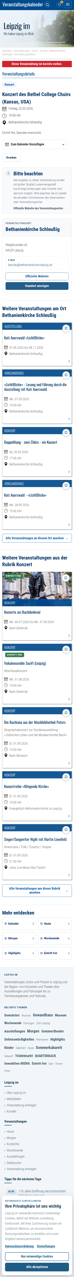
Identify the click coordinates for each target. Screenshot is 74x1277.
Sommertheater (52, 1031)
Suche (35, 50)
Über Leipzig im (16, 1093)
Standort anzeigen (37, 286)
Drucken (11, 157)
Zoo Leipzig (43, 1023)
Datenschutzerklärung (19, 1246)
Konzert (43, 50)
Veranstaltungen (21, 50)
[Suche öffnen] (47, 4)
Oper (51, 1063)
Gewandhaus (43, 1015)
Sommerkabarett (49, 1047)
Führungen (28, 1023)
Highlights (57, 1039)
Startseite (6, 50)
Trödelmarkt (24, 1056)
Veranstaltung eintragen (21, 1105)
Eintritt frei (39, 1063)
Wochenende (12, 1023)
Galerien (21, 1048)
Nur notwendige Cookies (37, 1256)
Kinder (9, 1047)
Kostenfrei (13, 1144)
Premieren (42, 1039)
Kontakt (11, 1111)
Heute (31, 1048)
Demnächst (12, 1015)
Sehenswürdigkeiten (19, 1039)
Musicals (26, 1015)
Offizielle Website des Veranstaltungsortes (38, 208)
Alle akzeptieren (37, 1267)
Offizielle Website (37, 276)
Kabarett (8, 1056)
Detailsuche (14, 1163)
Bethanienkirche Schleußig (25, 122)
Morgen (33, 1031)
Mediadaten (14, 1099)
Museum (60, 1015)
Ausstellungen (14, 1031)
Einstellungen (46, 1246)
